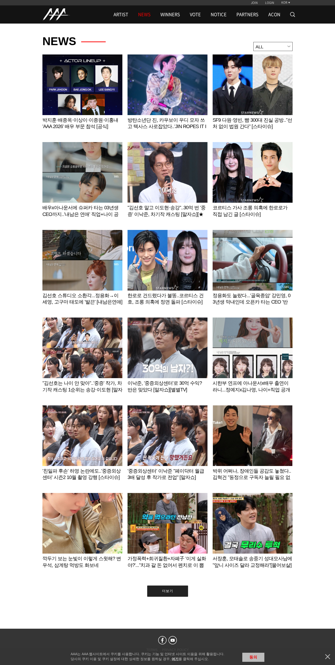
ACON (274, 14)
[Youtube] (172, 640)
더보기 (167, 591)
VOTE (195, 14)
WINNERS (170, 14)
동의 (253, 657)
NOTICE (219, 14)
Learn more (82, 97)
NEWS (144, 14)
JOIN (254, 2)
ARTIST (121, 14)
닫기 (327, 656)
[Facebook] (162, 640)
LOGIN (269, 2)
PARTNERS (247, 14)
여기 (175, 659)
